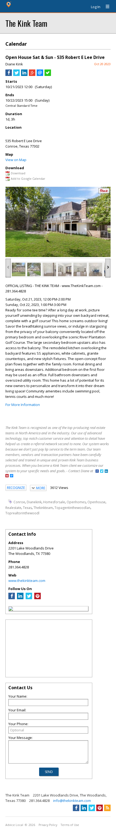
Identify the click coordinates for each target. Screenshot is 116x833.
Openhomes (76, 502)
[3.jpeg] (49, 269)
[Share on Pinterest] (103, 192)
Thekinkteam (43, 507)
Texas (27, 507)
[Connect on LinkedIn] (106, 471)
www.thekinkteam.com (26, 580)
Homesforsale (54, 502)
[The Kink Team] (11, 609)
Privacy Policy (48, 825)
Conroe (19, 502)
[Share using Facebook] (8, 74)
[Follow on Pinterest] (7, 476)
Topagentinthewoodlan (72, 507)
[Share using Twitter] (16, 74)
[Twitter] (29, 597)
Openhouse (96, 502)
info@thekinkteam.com (72, 800)
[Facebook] (11, 597)
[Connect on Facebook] (97, 471)
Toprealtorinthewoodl (22, 513)
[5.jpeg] (80, 269)
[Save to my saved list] (48, 74)
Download (18, 173)
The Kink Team (26, 23)
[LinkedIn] (20, 597)
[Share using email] (40, 74)
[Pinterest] (37, 597)
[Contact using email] (11, 476)
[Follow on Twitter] (101, 471)
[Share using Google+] (32, 74)
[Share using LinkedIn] (24, 74)
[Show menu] (105, 6)
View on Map (15, 159)
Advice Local (14, 825)
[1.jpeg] (18, 269)
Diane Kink (14, 64)
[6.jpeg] (95, 269)
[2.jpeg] (34, 269)
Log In (95, 6)
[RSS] (107, 808)
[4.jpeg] (64, 269)
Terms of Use (70, 825)
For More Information (22, 404)
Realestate (13, 507)
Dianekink (34, 502)
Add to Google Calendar (28, 178)
